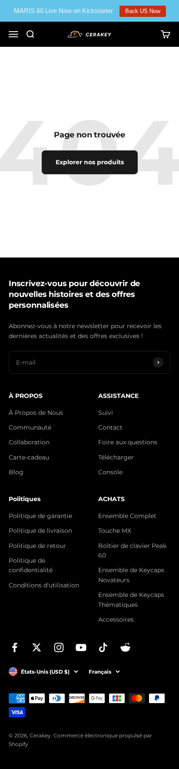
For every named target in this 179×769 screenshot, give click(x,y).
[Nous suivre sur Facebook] (14, 647)
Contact (110, 427)
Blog (16, 472)
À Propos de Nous (36, 413)
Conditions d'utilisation (44, 585)
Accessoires (116, 619)
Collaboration (29, 442)
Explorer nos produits (90, 162)
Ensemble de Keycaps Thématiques (131, 599)
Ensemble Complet (127, 516)
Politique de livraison (40, 530)
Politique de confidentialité (31, 565)
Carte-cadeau (29, 457)
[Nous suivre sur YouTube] (81, 647)
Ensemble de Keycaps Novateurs (131, 574)
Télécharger (116, 457)
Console (110, 472)
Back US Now (142, 11)
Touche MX (114, 530)
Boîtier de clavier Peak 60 (132, 550)
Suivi (105, 413)
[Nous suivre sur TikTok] (103, 647)
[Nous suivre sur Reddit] (125, 647)
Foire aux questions (127, 442)
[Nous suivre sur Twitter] (37, 647)
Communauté (30, 427)
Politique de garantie (40, 516)
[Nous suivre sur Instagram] (59, 647)
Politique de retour (37, 546)
